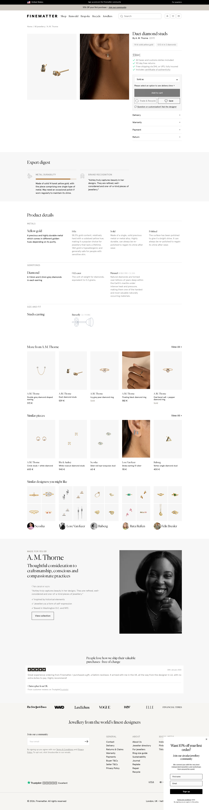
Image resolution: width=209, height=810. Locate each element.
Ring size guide (140, 753)
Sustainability (139, 757)
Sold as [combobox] (140, 79)
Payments (111, 757)
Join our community (117, 7)
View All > (176, 347)
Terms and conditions (184, 799)
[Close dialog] (206, 739)
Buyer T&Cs (112, 761)
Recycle (96, 16)
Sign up (186, 791)
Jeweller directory (142, 745)
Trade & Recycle (148, 101)
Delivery (110, 745)
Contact (110, 742)
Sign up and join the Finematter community (104, 2)
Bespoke (85, 16)
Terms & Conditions (64, 750)
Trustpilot (64, 690)
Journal (136, 761)
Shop (63, 16)
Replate (136, 764)
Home (29, 27)
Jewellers (107, 16)
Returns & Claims (114, 749)
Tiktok (162, 749)
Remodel (73, 16)
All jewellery (40, 27)
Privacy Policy (112, 768)
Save (171, 101)
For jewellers (177, 2)
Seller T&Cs (112, 764)
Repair (136, 768)
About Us (137, 742)
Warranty (110, 753)
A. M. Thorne (52, 27)
